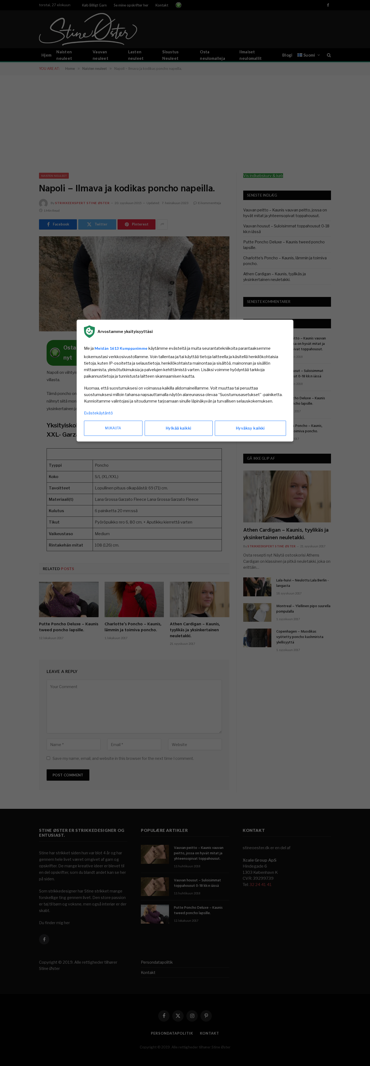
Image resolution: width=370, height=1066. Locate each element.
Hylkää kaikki (178, 428)
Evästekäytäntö (98, 413)
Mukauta (113, 428)
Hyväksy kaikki (250, 428)
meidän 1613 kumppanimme (121, 348)
